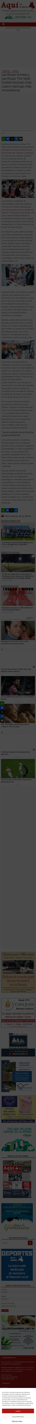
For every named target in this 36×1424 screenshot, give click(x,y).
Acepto (18, 1411)
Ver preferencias (18, 1417)
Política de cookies (17, 1421)
